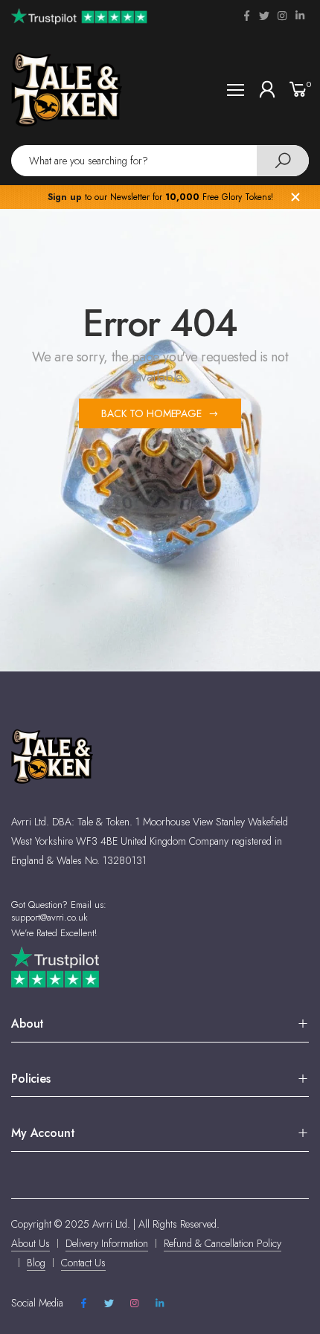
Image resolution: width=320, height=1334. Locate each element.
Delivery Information (106, 1243)
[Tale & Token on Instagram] (282, 15)
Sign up (65, 197)
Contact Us (83, 1262)
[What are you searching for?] (283, 160)
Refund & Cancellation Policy (222, 1243)
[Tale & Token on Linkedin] (300, 15)
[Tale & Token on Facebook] (246, 15)
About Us (30, 1243)
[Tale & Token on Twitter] (264, 15)
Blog (36, 1262)
